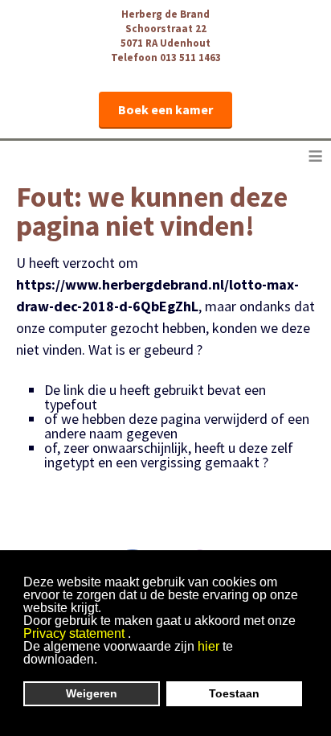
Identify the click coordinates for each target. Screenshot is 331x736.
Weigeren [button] (91, 693)
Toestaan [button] (234, 693)
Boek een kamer (165, 109)
